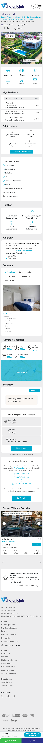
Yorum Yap (34, 391)
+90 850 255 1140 (22, 474)
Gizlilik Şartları (6, 663)
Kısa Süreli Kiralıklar (8, 635)
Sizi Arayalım (21, 498)
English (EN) (8, 645)
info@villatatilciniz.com (22, 483)
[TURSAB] (10, 708)
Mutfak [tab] (29, 272)
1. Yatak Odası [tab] (10, 272)
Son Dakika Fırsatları (9, 628)
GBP (15, 98)
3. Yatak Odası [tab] (24, 276)
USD (10, 98)
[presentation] (3, 562)
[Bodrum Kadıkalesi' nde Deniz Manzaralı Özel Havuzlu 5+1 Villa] (21, 524)
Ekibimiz (4, 657)
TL (6, 98)
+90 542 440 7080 (22, 477)
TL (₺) (17, 645)
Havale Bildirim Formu (9, 641)
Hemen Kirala (6, 638)
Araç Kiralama (6, 682)
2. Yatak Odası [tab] (10, 276)
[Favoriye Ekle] (15, 28)
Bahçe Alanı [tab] (9, 281)
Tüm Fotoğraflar (32, 60)
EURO (21, 98)
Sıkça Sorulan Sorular (9, 673)
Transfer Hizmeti (7, 685)
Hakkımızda (5, 653)
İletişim (3, 631)
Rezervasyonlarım (8, 625)
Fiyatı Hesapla (21, 448)
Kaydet (19, 28)
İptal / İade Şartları (8, 667)
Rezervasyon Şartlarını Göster (21, 151)
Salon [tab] (21, 272)
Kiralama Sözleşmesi (9, 660)
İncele (36, 545)
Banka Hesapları (7, 670)
